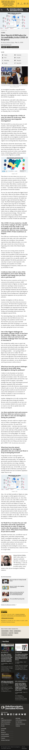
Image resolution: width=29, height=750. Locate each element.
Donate (3, 726)
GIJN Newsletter (5, 736)
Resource (3, 732)
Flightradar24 (4, 433)
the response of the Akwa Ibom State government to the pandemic (13, 301)
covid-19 (11, 633)
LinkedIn (18, 57)
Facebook (18, 55)
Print (5, 57)
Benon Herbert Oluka (8, 42)
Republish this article (8, 618)
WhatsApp (6, 60)
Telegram (18, 60)
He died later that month (18, 443)
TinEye (10, 428)
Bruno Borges (5, 663)
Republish (18, 63)
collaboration (17, 630)
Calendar (18, 726)
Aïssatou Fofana (19, 662)
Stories (3, 32)
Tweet (5, 55)
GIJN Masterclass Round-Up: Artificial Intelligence (7, 682)
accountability (5, 630)
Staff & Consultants (5, 722)
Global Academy (5, 734)
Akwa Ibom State (12, 321)
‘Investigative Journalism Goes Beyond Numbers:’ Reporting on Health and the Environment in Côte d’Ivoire (21, 656)
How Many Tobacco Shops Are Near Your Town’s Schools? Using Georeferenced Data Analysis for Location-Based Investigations (6, 657)
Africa (11, 630)
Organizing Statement (6, 720)
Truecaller (23, 422)
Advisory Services (5, 740)
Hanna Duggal (19, 692)
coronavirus (4, 633)
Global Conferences (20, 724)
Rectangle (24, 748)
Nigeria (16, 633)
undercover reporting (7, 635)
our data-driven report (16, 124)
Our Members (19, 722)
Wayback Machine (8, 424)
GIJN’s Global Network (21, 720)
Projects (3, 738)
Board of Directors (5, 724)
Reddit (5, 63)
